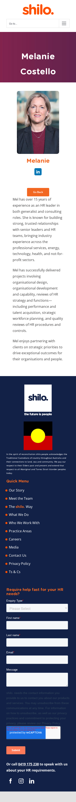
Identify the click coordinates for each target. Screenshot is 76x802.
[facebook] (10, 781)
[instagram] (21, 781)
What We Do (19, 514)
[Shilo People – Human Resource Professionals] (38, 386)
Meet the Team (21, 498)
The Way (21, 506)
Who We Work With (24, 523)
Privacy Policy (19, 563)
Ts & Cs (14, 571)
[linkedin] (38, 171)
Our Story (16, 490)
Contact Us (17, 555)
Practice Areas (20, 531)
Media (14, 547)
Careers (15, 539)
